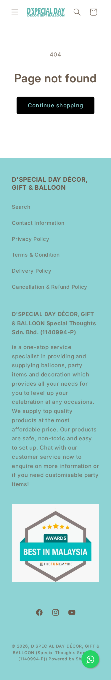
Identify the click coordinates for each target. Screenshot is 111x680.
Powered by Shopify (71, 659)
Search (21, 207)
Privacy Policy (30, 239)
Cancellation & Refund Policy (49, 287)
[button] (15, 12)
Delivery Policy (31, 271)
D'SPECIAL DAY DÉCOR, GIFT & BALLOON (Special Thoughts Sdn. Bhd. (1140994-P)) (56, 652)
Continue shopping (55, 105)
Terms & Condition (36, 255)
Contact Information (38, 223)
